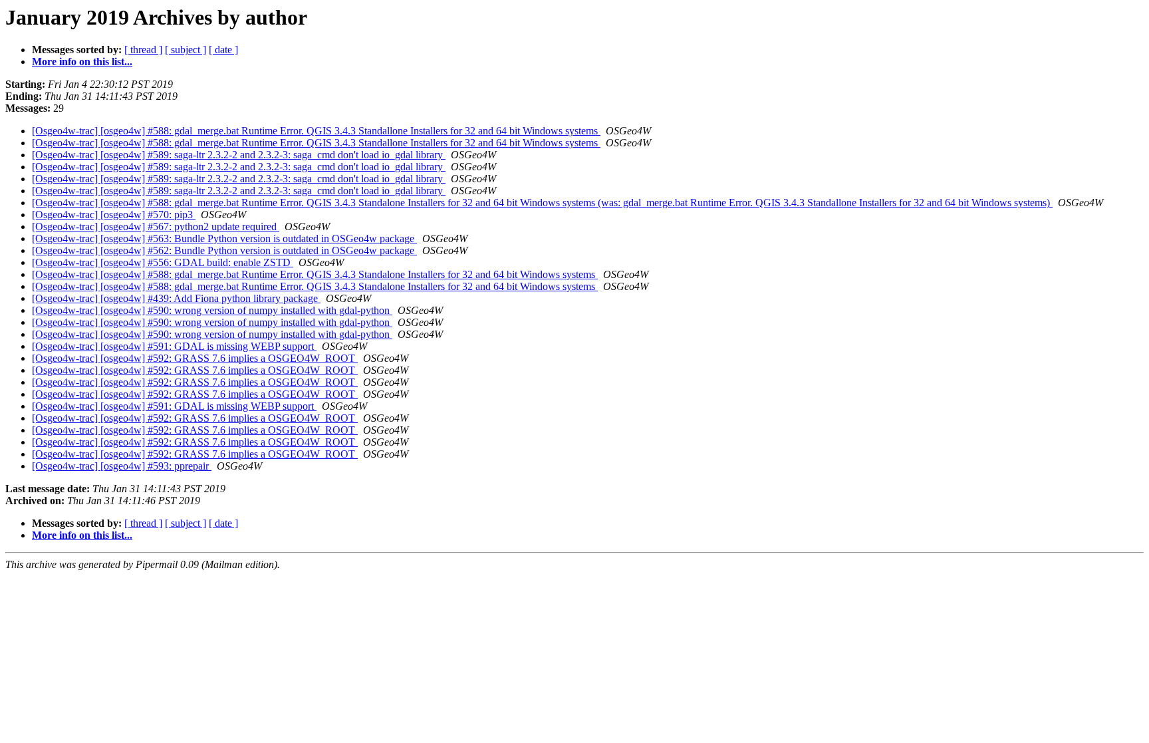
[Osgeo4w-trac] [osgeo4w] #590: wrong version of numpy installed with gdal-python (212, 310)
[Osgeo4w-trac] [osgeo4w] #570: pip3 (113, 214)
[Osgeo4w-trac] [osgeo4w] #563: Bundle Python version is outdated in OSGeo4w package (224, 238)
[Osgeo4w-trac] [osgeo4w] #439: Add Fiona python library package (176, 298)
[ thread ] (143, 49)
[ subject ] (185, 49)
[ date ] (223, 49)
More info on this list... (82, 61)
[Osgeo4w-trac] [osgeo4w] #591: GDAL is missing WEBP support (174, 346)
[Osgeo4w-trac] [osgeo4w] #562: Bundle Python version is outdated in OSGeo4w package (224, 250)
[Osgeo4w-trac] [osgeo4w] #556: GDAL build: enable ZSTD (162, 262)
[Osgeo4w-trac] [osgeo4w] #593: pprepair (121, 466)
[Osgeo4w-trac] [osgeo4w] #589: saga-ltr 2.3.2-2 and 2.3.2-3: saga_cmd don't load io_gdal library (239, 154)
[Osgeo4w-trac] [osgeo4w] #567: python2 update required (155, 226)
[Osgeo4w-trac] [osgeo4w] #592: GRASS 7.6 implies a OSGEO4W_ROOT (195, 358)
